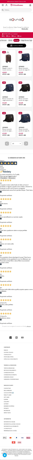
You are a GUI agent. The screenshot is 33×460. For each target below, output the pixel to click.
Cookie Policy (8, 428)
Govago (16, 40)
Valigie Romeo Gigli (26, 40)
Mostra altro (25, 29)
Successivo (12, 178)
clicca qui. (29, 326)
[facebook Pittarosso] (10, 337)
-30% (20, 52)
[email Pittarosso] (22, 337)
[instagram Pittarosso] (16, 337)
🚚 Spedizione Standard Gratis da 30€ (16, 1)
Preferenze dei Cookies (10, 430)
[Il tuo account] (6, 5)
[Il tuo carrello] (30, 5)
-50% (4, 52)
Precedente (4, 178)
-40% (20, 113)
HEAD (10, 40)
